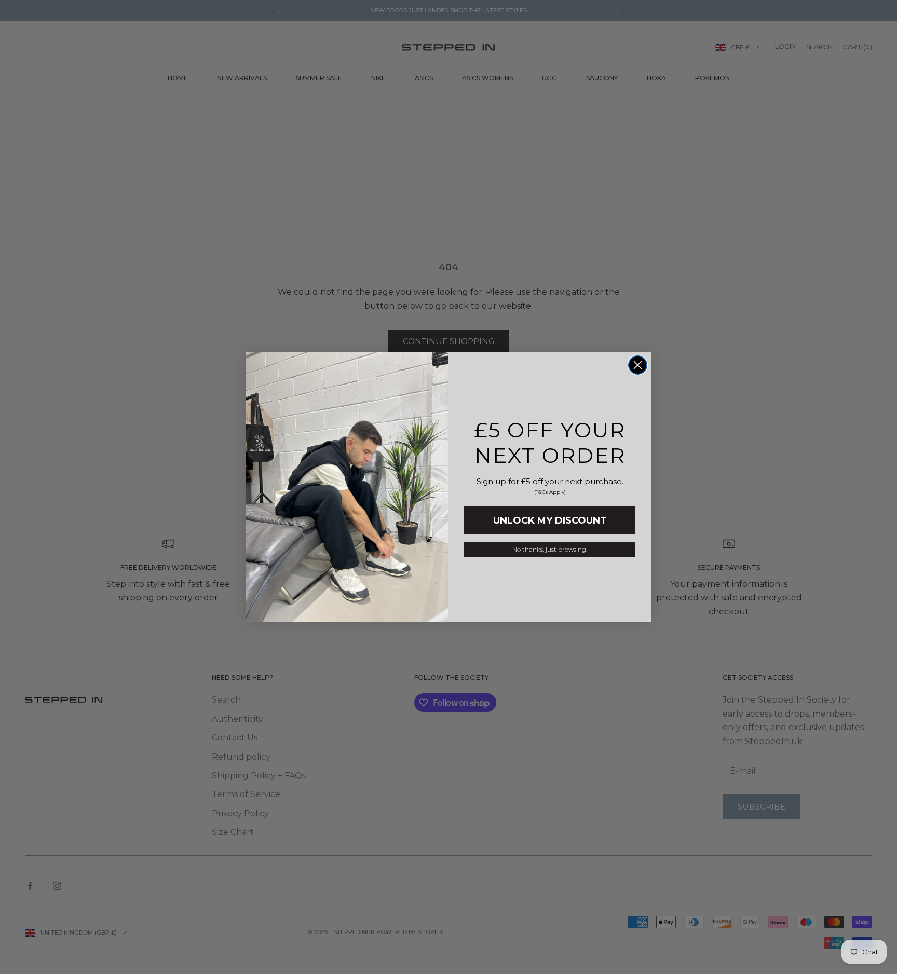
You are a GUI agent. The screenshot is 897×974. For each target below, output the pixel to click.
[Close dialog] (638, 365)
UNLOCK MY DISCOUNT (550, 520)
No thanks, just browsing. (549, 549)
